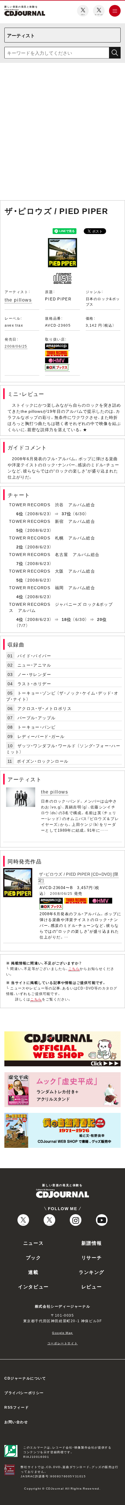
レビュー (91, 1286)
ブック (33, 1257)
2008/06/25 (16, 346)
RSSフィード (16, 1407)
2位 (20, 547)
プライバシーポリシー (24, 1392)
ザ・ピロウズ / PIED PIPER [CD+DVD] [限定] (78, 877)
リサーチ (91, 1257)
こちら (74, 968)
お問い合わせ (16, 1421)
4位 (20, 596)
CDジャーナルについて (25, 1378)
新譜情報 (91, 1242)
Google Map (62, 1332)
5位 (20, 530)
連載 (33, 1271)
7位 (20, 563)
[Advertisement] (62, 132)
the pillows (18, 299)
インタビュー (33, 1286)
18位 (67, 619)
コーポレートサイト (62, 1343)
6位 (20, 513)
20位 (102, 619)
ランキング (91, 1271)
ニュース (33, 1242)
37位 (67, 513)
